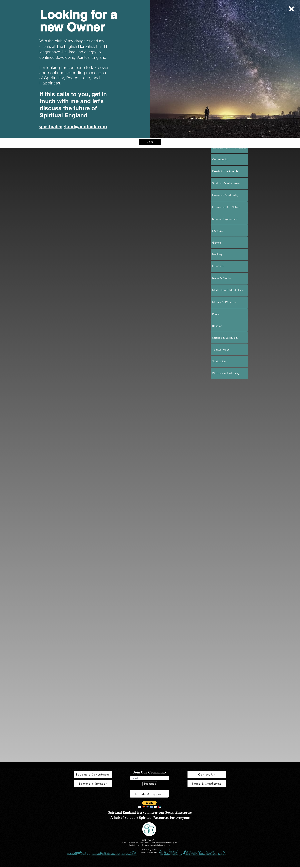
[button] (291, 8)
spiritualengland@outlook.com (73, 126)
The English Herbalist (75, 46)
